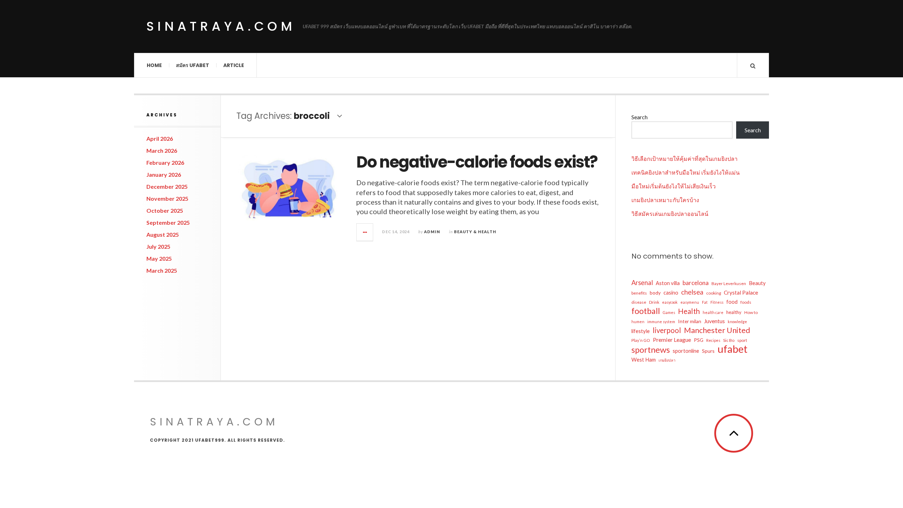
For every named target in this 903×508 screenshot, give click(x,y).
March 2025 (161, 270)
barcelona (696, 282)
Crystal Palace (741, 292)
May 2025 (159, 258)
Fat (705, 302)
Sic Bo (728, 340)
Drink (654, 302)
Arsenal (642, 282)
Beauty (757, 283)
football (645, 311)
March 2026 (161, 150)
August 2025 (162, 234)
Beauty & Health (475, 231)
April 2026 (159, 138)
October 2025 (164, 210)
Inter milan (689, 321)
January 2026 (163, 174)
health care (713, 312)
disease (638, 302)
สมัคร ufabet (192, 65)
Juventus (714, 321)
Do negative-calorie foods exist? (476, 162)
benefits (639, 293)
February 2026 (165, 162)
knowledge (737, 321)
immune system (661, 321)
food (732, 302)
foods (745, 302)
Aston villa (668, 283)
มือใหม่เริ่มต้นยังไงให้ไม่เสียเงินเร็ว (673, 186)
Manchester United (717, 330)
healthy (733, 312)
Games (669, 312)
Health (689, 311)
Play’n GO (640, 340)
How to (751, 312)
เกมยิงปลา (667, 360)
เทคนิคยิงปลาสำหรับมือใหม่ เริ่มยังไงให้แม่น (685, 172)
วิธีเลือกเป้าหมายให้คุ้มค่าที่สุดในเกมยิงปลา (684, 158)
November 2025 (167, 198)
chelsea (692, 292)
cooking (713, 293)
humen (637, 321)
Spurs (708, 351)
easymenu (689, 302)
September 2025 (168, 222)
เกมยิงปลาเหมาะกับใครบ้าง (665, 199)
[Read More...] (365, 232)
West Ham (643, 360)
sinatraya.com (221, 26)
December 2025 (167, 186)
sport (742, 340)
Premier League (672, 339)
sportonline (686, 351)
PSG (698, 340)
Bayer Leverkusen (728, 283)
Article (233, 65)
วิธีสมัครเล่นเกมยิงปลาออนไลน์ (669, 213)
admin (432, 231)
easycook (670, 302)
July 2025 (158, 246)
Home (154, 65)
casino (670, 293)
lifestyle (640, 331)
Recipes (713, 340)
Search (639, 117)
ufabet (732, 349)
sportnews (650, 349)
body (655, 293)
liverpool (667, 330)
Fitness (716, 302)
